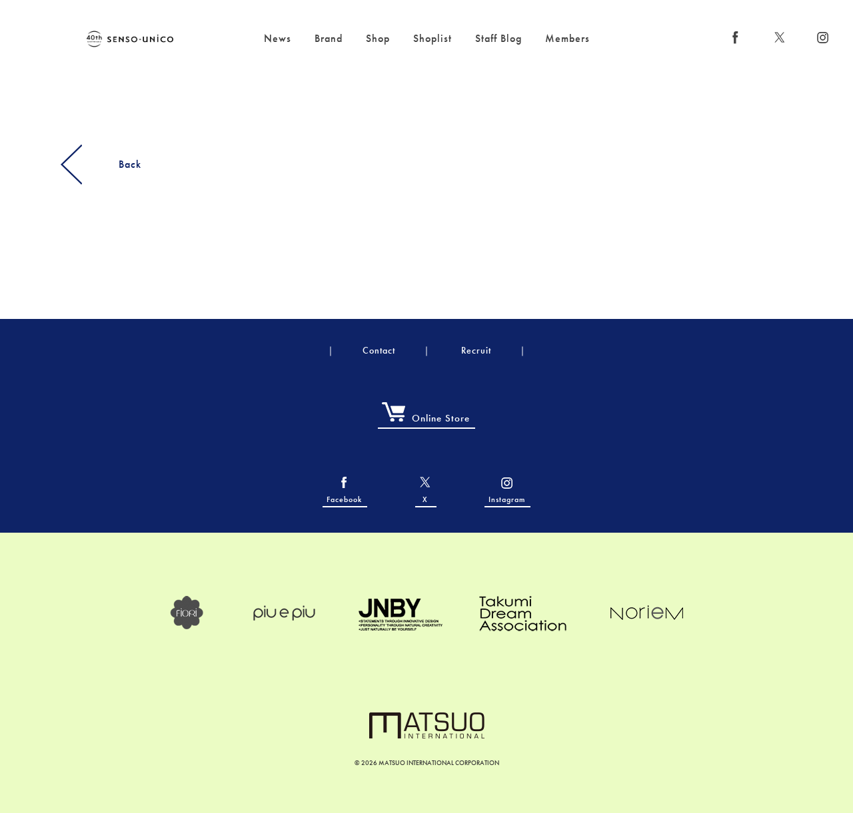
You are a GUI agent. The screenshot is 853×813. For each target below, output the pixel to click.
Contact (379, 350)
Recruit (476, 350)
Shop (378, 38)
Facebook (344, 499)
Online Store (441, 418)
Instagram (506, 499)
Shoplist (432, 38)
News (277, 38)
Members (567, 38)
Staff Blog (498, 38)
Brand (329, 38)
